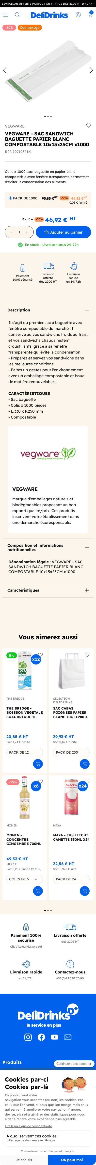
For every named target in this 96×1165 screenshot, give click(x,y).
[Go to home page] (48, 1015)
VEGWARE (15, 126)
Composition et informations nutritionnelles (35, 547)
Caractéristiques (23, 590)
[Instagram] (28, 1039)
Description (18, 309)
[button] (11, 232)
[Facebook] (41, 1039)
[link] (49, 14)
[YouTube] (54, 1039)
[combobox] (24, 879)
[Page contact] (68, 1039)
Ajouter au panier (66, 232)
